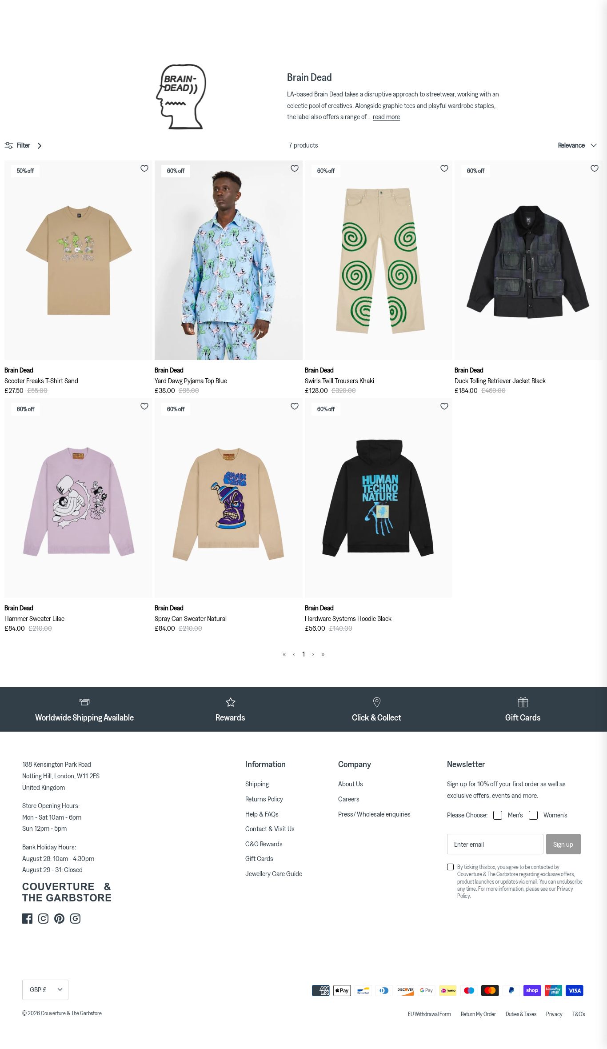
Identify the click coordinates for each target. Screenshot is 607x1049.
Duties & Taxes (521, 1014)
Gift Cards (259, 858)
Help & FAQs (262, 814)
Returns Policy (264, 799)
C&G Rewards (264, 844)
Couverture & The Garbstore (71, 1013)
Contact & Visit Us (270, 829)
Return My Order (478, 1014)
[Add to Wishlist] (144, 168)
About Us (350, 784)
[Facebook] (27, 918)
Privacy (554, 1014)
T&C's (578, 1014)
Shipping (257, 784)
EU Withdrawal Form (429, 1014)
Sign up (563, 844)
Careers (348, 799)
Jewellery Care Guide (273, 873)
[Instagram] (43, 918)
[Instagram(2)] (75, 918)
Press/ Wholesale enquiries (374, 814)
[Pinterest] (59, 918)
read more (386, 116)
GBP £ (38, 989)
